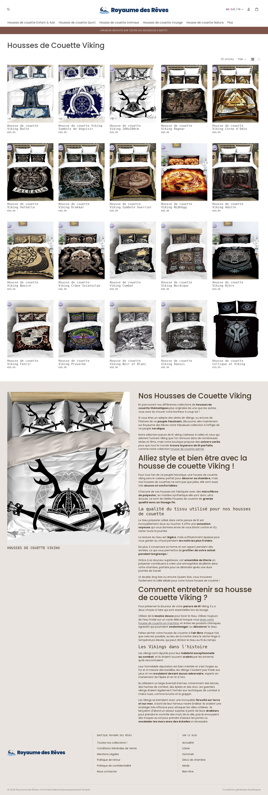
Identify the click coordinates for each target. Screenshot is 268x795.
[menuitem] (230, 22)
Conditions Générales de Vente (117, 748)
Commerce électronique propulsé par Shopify (65, 789)
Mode (185, 765)
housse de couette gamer (187, 449)
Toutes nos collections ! (112, 742)
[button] (242, 59)
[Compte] (249, 9)
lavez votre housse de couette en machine (176, 621)
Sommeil (188, 754)
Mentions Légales (108, 754)
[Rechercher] (8, 9)
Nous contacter (107, 771)
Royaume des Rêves (27, 789)
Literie (186, 748)
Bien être (188, 771)
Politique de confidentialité (114, 765)
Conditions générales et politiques (242, 789)
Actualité (188, 742)
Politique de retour (108, 760)
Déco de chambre (194, 760)
